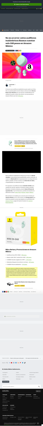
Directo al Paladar (29, 396)
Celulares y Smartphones (20, 374)
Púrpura (23, 192)
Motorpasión (35, 396)
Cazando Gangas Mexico (33, 372)
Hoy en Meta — (19, 285)
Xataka (4, 396)
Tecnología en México (20, 376)
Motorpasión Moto (36, 397)
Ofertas (21, 291)
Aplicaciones (31, 374)
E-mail (20, 50)
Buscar (39, 387)
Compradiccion (5, 410)
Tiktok (25, 362)
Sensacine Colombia (20, 419)
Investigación (5, 372)
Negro (27, 192)
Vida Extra (12, 397)
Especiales (5, 374)
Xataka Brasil (5, 418)
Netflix (37, 30)
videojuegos (18, 378)
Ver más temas (6, 381)
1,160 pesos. (28, 259)
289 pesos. (29, 257)
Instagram (14, 362)
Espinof (19, 397)
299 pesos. (31, 262)
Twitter (17, 50)
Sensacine (20, 396)
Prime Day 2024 (5, 376)
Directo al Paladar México (29, 418)
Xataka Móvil (5, 397)
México (4, 378)
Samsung (24, 30)
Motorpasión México (35, 418)
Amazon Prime (9, 201)
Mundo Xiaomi (5, 402)
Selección (16, 291)
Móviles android (32, 376)
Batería (41, 30)
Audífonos (29, 30)
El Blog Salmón (12, 406)
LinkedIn (23, 362)
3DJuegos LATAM (13, 417)
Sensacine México (21, 417)
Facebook (15, 50)
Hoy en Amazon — (20, 146)
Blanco (31, 192)
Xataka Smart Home (6, 401)
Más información (7, 424)
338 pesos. (20, 96)
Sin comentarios (10, 50)
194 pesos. (24, 264)
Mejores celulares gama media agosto (17, 358)
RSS (18, 362)
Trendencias (5, 406)
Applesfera (4, 399)
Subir (37, 391)
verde (16, 192)
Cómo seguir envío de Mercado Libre (32, 358)
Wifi (33, 30)
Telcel (30, 378)
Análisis (17, 372)
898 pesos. (24, 255)
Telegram (16, 362)
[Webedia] (5, 391)
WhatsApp (17, 30)
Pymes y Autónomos (12, 409)
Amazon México (6, 30)
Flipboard (18, 50)
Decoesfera (5, 408)
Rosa (19, 192)
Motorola (12, 30)
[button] (12, 84)
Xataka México (5, 417)
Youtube (11, 362)
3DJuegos (12, 396)
